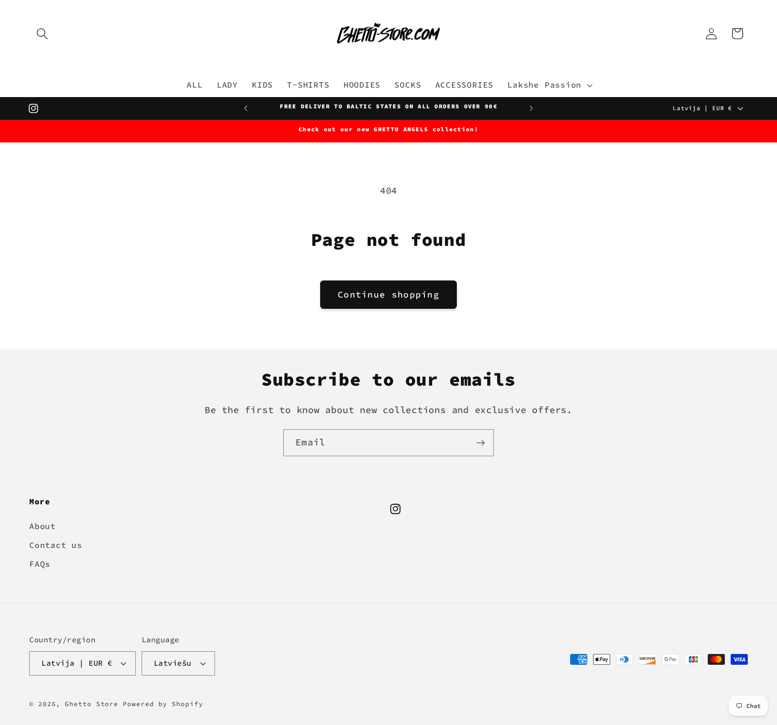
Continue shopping (388, 294)
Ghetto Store (91, 703)
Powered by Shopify (163, 703)
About (42, 525)
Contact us (55, 544)
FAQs (39, 564)
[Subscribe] (480, 443)
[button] (42, 33)
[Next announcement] (531, 108)
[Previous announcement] (246, 108)
